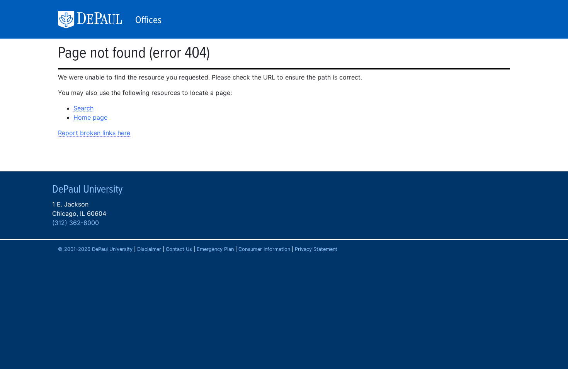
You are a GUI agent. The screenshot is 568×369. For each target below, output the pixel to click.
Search (83, 108)
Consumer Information (264, 249)
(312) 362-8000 (75, 223)
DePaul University (94, 20)
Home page (90, 117)
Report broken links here (94, 133)
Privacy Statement (316, 249)
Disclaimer (149, 249)
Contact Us (179, 249)
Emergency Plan (215, 249)
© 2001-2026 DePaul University (95, 249)
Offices (148, 20)
